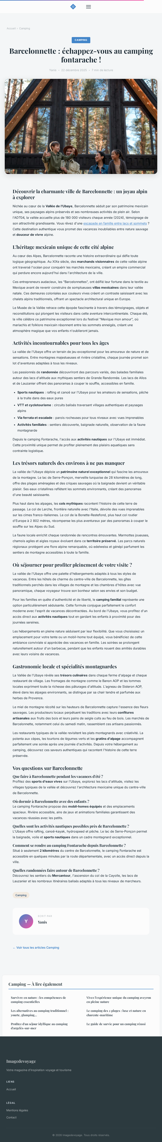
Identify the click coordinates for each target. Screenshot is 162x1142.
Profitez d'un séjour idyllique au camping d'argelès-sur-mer (39, 1026)
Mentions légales (17, 1110)
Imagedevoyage (21, 1061)
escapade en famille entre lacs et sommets (115, 223)
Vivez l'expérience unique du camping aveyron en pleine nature (119, 1000)
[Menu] (88, 7)
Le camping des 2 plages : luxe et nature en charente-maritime (116, 1013)
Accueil (11, 28)
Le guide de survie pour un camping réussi (116, 1024)
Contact (11, 1117)
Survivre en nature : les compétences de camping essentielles (38, 1000)
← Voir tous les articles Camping (36, 947)
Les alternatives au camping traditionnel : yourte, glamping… (39, 1013)
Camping (24, 28)
